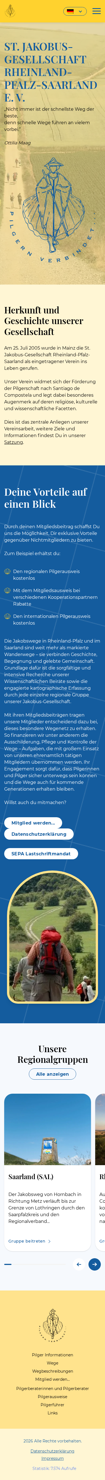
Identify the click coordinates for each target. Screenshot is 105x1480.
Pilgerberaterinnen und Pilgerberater (52, 1388)
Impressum (52, 1458)
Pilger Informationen (52, 1354)
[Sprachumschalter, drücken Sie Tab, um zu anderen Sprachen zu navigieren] (75, 11)
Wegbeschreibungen (52, 1371)
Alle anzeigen (52, 1074)
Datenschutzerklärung (38, 834)
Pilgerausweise (52, 1396)
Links (53, 1413)
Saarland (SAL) (30, 1176)
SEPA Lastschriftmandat (41, 853)
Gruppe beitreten (27, 1241)
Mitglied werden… (52, 1379)
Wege (52, 1363)
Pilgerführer (52, 1404)
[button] (94, 1264)
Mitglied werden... (33, 823)
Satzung (13, 442)
